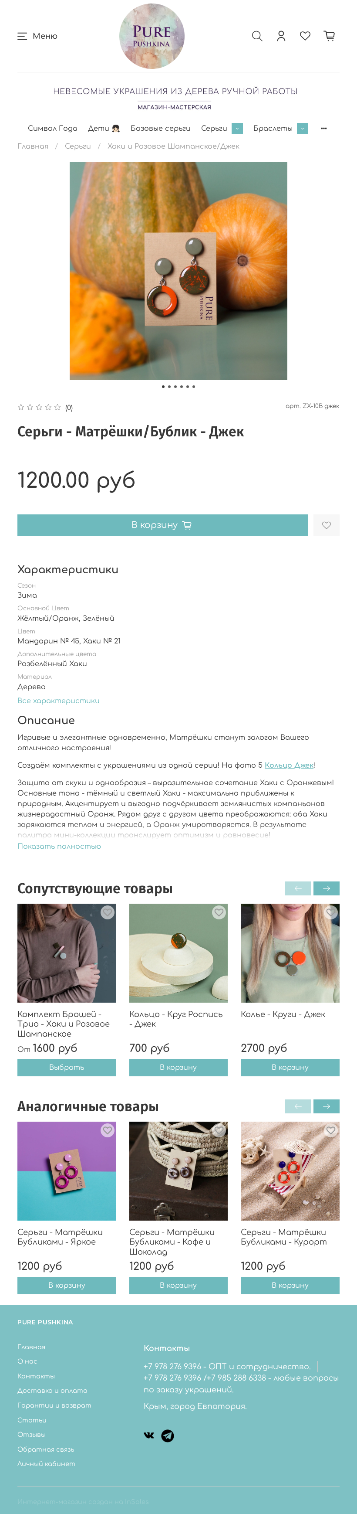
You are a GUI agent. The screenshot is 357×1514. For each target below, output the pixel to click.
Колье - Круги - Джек (283, 1014)
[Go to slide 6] (193, 386)
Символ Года (52, 129)
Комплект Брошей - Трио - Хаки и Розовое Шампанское (63, 1024)
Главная (32, 146)
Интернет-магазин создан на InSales (83, 1501)
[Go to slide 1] (163, 386)
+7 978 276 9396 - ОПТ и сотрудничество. (227, 1366)
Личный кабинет (46, 1463)
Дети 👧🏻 (104, 129)
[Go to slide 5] (187, 386)
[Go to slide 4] (181, 386)
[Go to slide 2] (169, 386)
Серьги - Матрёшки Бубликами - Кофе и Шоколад (172, 1242)
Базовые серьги (161, 129)
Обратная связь (45, 1449)
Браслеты (273, 129)
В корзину (178, 1068)
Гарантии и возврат (54, 1405)
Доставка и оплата (52, 1390)
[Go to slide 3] (175, 386)
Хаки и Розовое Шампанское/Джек (173, 146)
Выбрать (66, 1068)
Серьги (214, 129)
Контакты (36, 1376)
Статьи (32, 1420)
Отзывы (31, 1434)
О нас (27, 1361)
